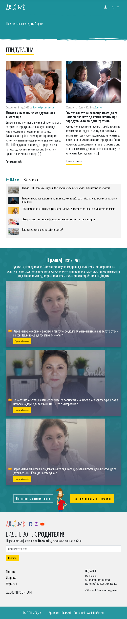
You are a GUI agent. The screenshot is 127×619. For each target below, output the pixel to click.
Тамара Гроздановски (43, 107)
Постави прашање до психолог (92, 498)
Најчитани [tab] (33, 179)
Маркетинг (11, 584)
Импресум (11, 577)
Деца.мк (98, 107)
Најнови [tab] (14, 179)
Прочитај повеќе (14, 162)
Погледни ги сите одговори (33, 498)
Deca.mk (66, 613)
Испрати (12, 558)
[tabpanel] (63, 211)
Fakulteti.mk (79, 613)
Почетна (10, 571)
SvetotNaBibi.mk (95, 613)
